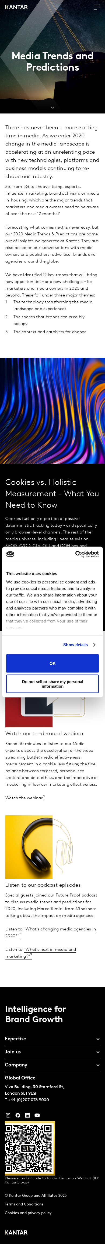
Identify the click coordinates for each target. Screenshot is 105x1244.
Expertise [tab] (15, 1039)
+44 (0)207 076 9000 (28, 1100)
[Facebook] (18, 1116)
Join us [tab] (13, 1052)
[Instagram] (8, 1116)
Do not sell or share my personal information (52, 684)
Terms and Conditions (24, 1204)
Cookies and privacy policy (28, 1213)
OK (53, 663)
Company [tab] (16, 1065)
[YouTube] (27, 1116)
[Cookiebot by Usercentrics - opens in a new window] (75, 554)
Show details (75, 644)
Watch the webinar (24, 798)
